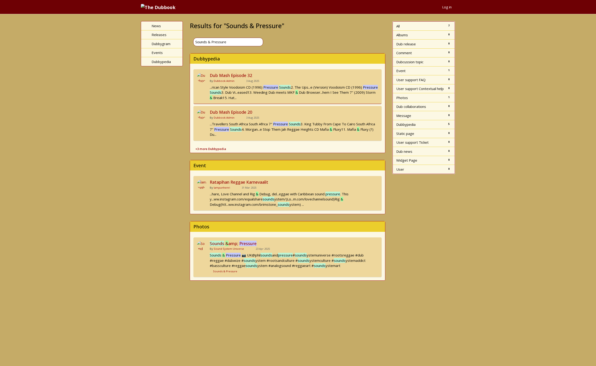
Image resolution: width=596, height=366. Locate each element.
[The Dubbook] (160, 7)
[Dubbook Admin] (201, 77)
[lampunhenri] (201, 184)
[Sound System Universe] (201, 245)
